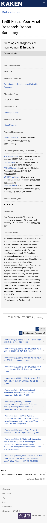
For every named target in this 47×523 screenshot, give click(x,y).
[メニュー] (44, 3)
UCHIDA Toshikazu (11, 177)
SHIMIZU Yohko (10, 186)
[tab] (25, 317)
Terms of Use (7, 506)
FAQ (3, 498)
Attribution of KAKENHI (11, 511)
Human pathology (11, 112)
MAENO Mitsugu (11, 156)
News (4, 502)
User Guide (6, 493)
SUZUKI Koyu (9, 162)
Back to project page (11, 12)
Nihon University (10, 125)
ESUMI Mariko (10, 168)
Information (6, 489)
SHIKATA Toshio (11, 138)
